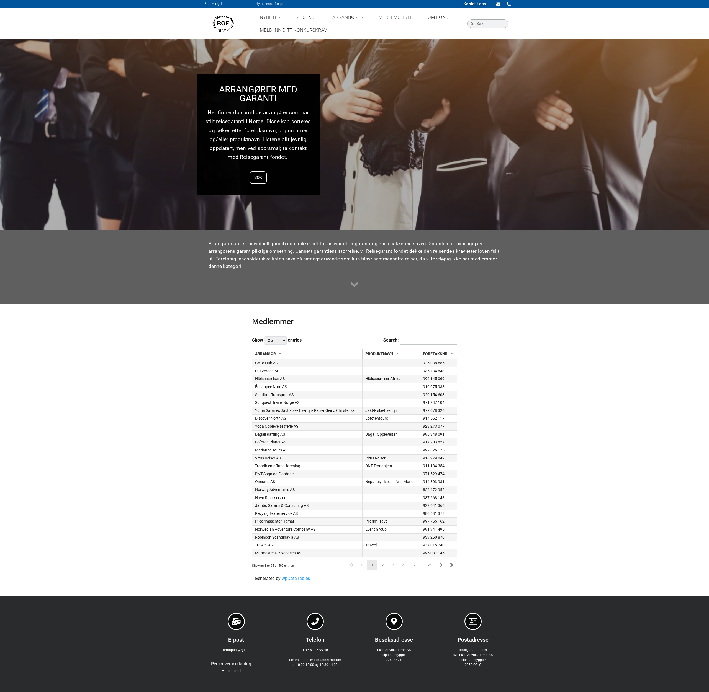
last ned (233, 670)
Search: (391, 340)
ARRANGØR (265, 354)
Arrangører (347, 17)
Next (441, 565)
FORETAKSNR (435, 354)
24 (429, 565)
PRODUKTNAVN (379, 354)
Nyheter (270, 17)
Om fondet (441, 17)
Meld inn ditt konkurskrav (293, 30)
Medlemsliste (395, 17)
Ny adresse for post (271, 4)
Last (451, 565)
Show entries (277, 340)
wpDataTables (296, 578)
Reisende (306, 17)
